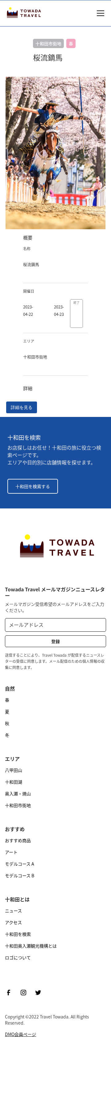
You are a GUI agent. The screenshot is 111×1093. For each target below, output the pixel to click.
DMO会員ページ (20, 1034)
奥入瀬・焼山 (18, 793)
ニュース (13, 910)
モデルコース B (19, 875)
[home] (23, 13)
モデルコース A (19, 864)
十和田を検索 (18, 934)
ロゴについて (18, 957)
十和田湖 (13, 782)
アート (11, 852)
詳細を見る (21, 407)
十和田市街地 (18, 805)
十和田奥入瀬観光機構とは (31, 946)
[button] (99, 13)
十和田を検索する (32, 486)
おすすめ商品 (18, 840)
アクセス (13, 922)
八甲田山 (13, 770)
